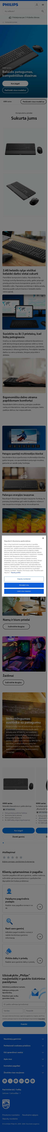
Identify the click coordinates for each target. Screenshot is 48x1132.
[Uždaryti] (41, 538)
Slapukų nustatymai (23, 579)
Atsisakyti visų (23, 585)
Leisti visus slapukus (23, 591)
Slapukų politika (18, 572)
